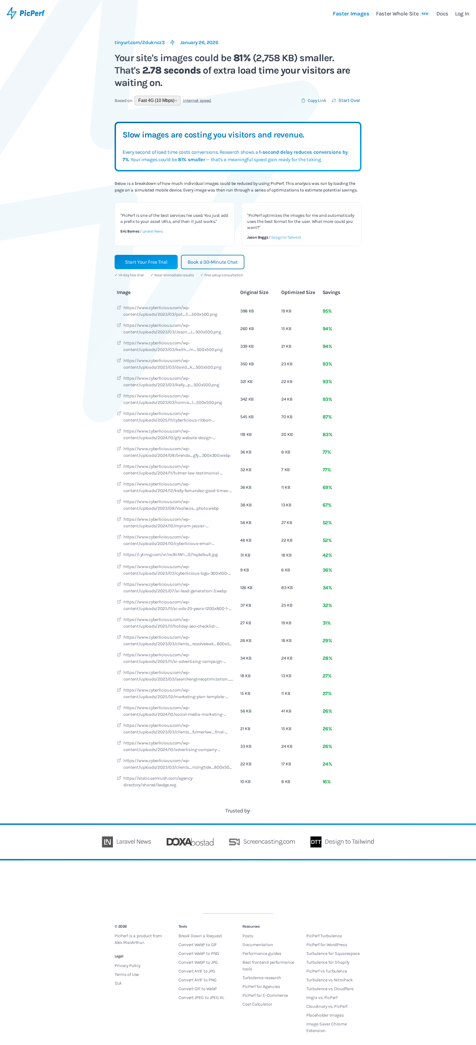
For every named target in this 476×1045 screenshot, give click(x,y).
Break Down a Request (200, 935)
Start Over (349, 100)
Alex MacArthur (129, 942)
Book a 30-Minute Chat (212, 262)
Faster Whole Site (402, 13)
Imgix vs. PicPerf (321, 997)
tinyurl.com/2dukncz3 (140, 42)
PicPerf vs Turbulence (326, 971)
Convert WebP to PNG (198, 953)
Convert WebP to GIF (197, 944)
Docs (442, 13)
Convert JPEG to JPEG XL (201, 997)
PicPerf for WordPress (326, 944)
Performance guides (261, 953)
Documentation (257, 944)
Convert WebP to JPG (198, 962)
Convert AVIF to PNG (197, 979)
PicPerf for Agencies (261, 986)
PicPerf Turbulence (324, 935)
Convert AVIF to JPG (196, 971)
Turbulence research (261, 977)
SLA (118, 983)
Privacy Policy (127, 965)
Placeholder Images (325, 1015)
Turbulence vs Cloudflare (329, 988)
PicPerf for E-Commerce (265, 995)
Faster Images (351, 13)
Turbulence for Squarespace (333, 953)
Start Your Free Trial (146, 262)
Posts (247, 935)
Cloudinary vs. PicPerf (326, 1006)
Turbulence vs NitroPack (329, 979)
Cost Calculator (257, 1004)
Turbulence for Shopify (327, 962)
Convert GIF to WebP (197, 988)
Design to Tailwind (286, 237)
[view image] (119, 308)
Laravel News (152, 231)
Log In (462, 13)
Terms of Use (127, 974)
